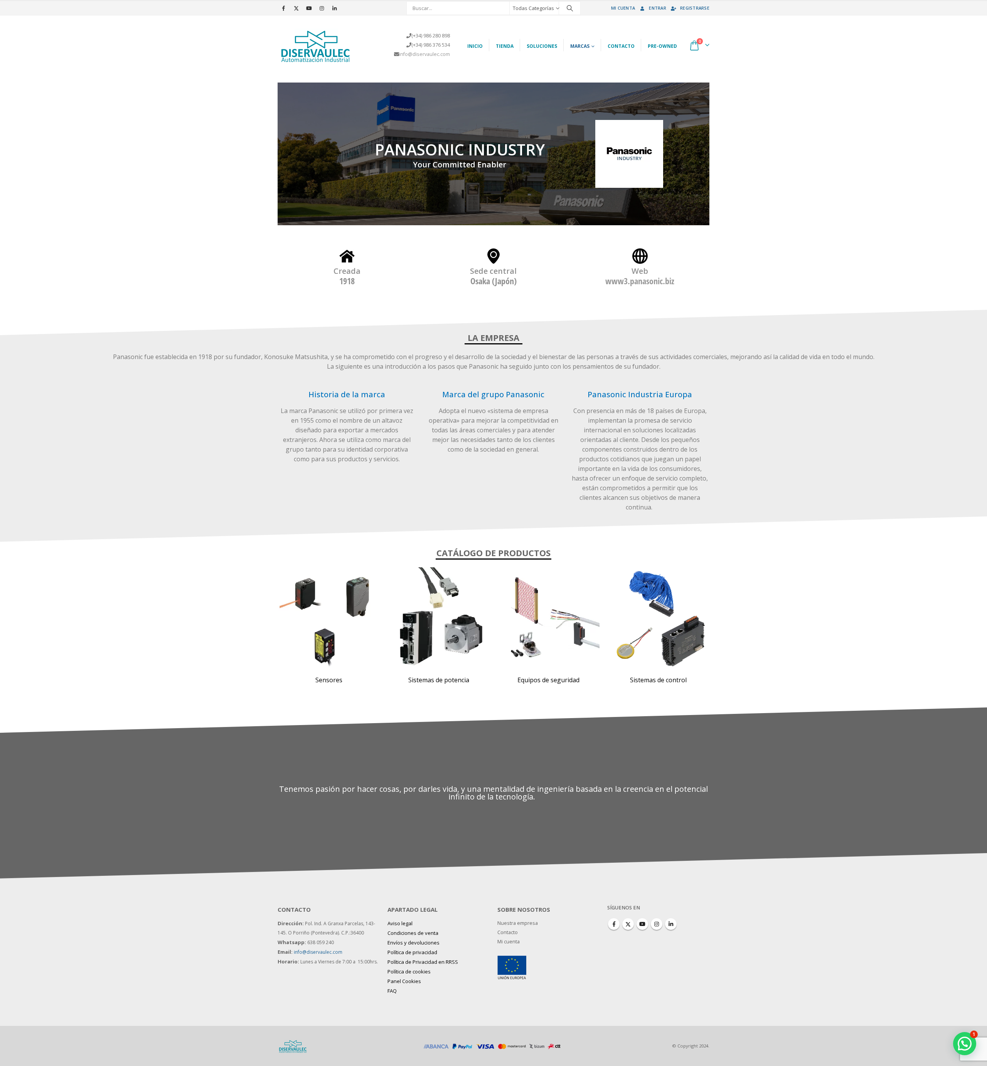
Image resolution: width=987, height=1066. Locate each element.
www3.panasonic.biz (639, 281)
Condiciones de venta (412, 932)
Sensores (328, 680)
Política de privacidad (412, 952)
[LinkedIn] (334, 8)
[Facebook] (283, 8)
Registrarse (694, 8)
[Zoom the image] (511, 960)
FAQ (392, 990)
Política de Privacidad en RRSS (422, 961)
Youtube (642, 924)
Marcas (580, 46)
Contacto (621, 46)
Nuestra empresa (517, 923)
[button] (964, 1043)
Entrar (657, 8)
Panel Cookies (404, 981)
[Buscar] (570, 8)
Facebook (614, 924)
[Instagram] (321, 8)
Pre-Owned (662, 46)
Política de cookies (409, 971)
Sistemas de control (658, 680)
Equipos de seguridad (548, 680)
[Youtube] (308, 8)
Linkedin (671, 924)
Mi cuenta (623, 8)
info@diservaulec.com (424, 54)
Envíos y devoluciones (413, 942)
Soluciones (542, 46)
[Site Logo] (316, 45)
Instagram (656, 924)
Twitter (628, 924)
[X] (296, 8)
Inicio (475, 46)
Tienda (505, 46)
